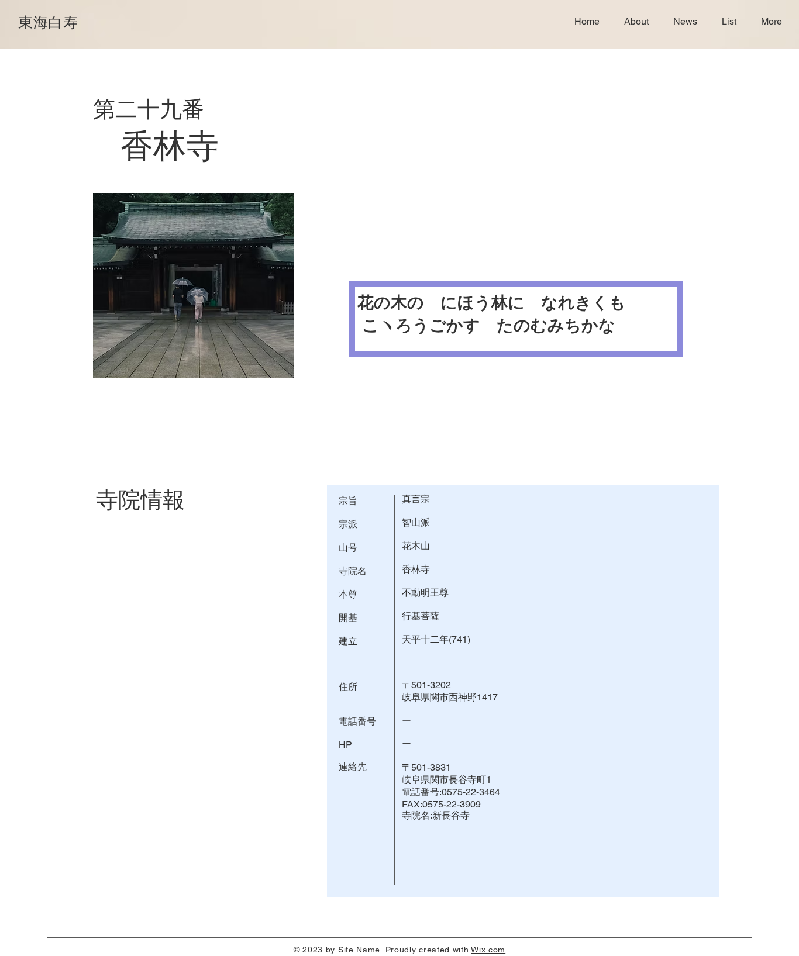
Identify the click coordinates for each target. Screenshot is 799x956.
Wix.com (488, 949)
